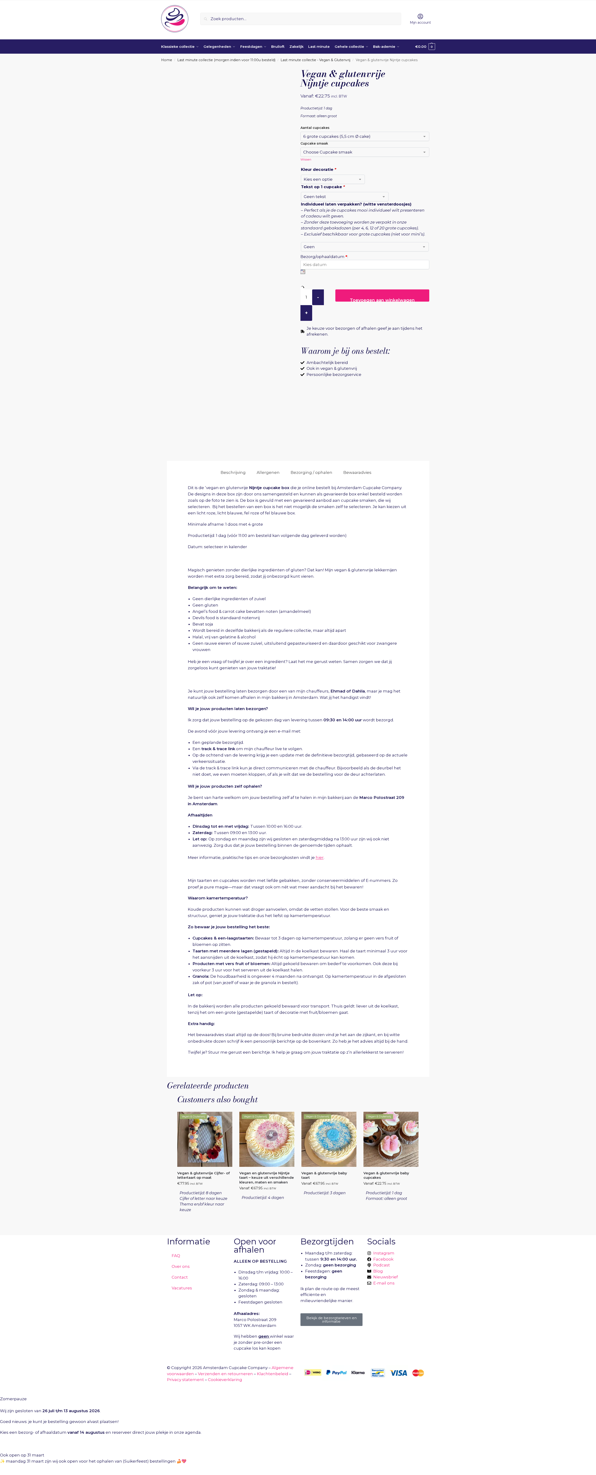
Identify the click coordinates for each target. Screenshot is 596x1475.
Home (166, 60)
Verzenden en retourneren (225, 1373)
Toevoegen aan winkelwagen (382, 300)
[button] (425, 47)
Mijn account (420, 22)
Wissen (305, 159)
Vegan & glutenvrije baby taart (324, 1175)
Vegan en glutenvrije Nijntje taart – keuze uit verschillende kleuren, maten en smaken (266, 1177)
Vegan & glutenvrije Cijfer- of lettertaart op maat (203, 1175)
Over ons (181, 1266)
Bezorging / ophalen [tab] (311, 472)
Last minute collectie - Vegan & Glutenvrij (315, 60)
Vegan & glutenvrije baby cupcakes (386, 1175)
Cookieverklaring (225, 1379)
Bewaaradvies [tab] (357, 472)
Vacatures (182, 1288)
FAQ (176, 1255)
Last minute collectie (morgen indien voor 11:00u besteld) (226, 60)
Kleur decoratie (318, 169)
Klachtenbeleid (272, 1373)
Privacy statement (185, 1379)
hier (320, 857)
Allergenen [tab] (268, 472)
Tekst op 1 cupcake (323, 186)
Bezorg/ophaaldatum (324, 256)
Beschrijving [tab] (233, 472)
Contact (180, 1277)
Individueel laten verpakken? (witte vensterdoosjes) (356, 204)
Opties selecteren (205, 1223)
